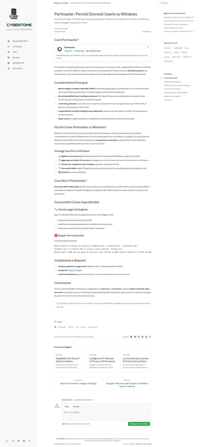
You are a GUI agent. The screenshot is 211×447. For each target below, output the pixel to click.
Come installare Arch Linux (173, 28)
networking (168, 61)
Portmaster (69, 47)
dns (77, 327)
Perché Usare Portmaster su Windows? (177, 85)
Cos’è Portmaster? (171, 78)
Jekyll (138, 444)
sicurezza (167, 48)
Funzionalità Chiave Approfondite (175, 93)
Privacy (59, 322)
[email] (18, 441)
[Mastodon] (138, 337)
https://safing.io (75, 270)
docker (176, 52)
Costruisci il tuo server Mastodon (176, 24)
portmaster (62, 327)
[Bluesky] (146, 337)
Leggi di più (117, 441)
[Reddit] (142, 337)
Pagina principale (61, 3)
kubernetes (176, 57)
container (167, 52)
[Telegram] (131, 337)
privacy (83, 327)
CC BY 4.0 (77, 337)
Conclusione (168, 100)
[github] (13, 441)
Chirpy (149, 444)
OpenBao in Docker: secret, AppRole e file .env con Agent (185, 17)
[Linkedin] (135, 337)
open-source (93, 327)
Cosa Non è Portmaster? (172, 89)
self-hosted (187, 57)
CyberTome (61, 32)
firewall (71, 327)
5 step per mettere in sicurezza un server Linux (181, 31)
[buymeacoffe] (24, 441)
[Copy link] (150, 337)
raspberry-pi (178, 48)
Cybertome (19, 25)
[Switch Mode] (7, 441)
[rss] (29, 441)
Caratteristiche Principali (172, 82)
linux (186, 48)
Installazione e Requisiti (172, 96)
